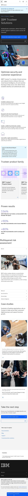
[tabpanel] (14, 269)
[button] (23, 1)
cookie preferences (23, 487)
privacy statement (20, 489)
